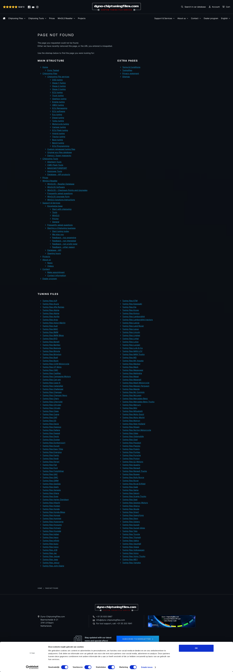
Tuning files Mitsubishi (132, 411)
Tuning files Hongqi (51, 515)
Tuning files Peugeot (131, 442)
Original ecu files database (59, 152)
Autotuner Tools (54, 171)
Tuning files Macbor (131, 364)
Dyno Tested (53, 70)
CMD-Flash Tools (55, 165)
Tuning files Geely (50, 487)
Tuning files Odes (130, 433)
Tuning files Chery (50, 398)
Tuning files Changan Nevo (54, 395)
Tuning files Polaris (131, 449)
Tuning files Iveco (50, 547)
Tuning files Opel (130, 439)
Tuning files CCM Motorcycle (55, 364)
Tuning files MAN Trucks (133, 354)
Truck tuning (58, 95)
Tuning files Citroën (51, 408)
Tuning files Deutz (50, 436)
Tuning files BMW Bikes (53, 335)
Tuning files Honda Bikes (53, 512)
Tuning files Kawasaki (132, 304)
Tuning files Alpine (50, 313)
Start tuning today (60, 231)
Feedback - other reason (63, 247)
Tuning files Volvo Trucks (133, 556)
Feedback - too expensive (64, 237)
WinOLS (55, 215)
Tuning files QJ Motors (132, 461)
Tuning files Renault (131, 468)
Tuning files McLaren (131, 395)
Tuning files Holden (51, 506)
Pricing (55, 218)
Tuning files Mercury (131, 405)
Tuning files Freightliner (53, 471)
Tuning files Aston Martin (53, 323)
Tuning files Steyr (130, 518)
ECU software (58, 111)
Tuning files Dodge (51, 439)
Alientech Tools (54, 162)
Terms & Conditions (131, 67)
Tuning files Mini (129, 408)
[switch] (87, 667)
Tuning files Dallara (51, 430)
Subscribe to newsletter (136, 639)
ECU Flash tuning (60, 130)
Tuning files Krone (130, 310)
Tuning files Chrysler (51, 405)
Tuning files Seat (129, 499)
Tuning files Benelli (50, 341)
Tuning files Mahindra (132, 373)
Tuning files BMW (50, 332)
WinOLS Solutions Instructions (61, 199)
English (224, 18)
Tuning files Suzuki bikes (133, 528)
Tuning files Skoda (130, 509)
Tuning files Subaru (131, 521)
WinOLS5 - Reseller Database (60, 184)
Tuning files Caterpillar (52, 386)
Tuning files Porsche (131, 455)
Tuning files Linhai (130, 338)
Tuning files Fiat (49, 465)
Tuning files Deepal (51, 433)
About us (181, 18)
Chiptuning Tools (36, 18)
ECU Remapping (59, 108)
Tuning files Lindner (131, 335)
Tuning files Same (130, 490)
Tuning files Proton (131, 458)
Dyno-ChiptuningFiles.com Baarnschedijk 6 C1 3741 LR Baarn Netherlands (53, 621)
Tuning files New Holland (133, 424)
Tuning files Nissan (130, 427)
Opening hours (54, 253)
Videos (50, 266)
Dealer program (211, 18)
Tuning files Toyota (131, 534)
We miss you (58, 234)
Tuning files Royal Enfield (133, 484)
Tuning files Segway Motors (135, 502)
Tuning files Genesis (51, 490)
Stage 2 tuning (59, 86)
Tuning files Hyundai (51, 531)
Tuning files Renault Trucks (134, 471)
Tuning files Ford (50, 468)
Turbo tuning (58, 121)
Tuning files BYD (50, 338)
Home (45, 67)
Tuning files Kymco (131, 313)
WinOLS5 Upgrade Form (58, 196)
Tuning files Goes (50, 496)
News (49, 263)
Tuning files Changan (52, 392)
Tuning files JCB (49, 550)
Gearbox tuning (59, 98)
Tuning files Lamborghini (133, 316)
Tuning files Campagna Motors (56, 376)
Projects (81, 18)
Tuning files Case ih (51, 383)
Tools (54, 212)
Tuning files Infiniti (50, 540)
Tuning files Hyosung (52, 525)
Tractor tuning (58, 136)
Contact (194, 18)
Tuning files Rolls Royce (133, 477)
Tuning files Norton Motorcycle (136, 430)
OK (196, 648)
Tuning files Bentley (51, 345)
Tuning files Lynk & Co (132, 348)
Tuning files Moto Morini (133, 417)
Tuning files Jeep (50, 559)
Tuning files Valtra (130, 540)
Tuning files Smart (130, 512)
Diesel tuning (58, 117)
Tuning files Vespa (130, 547)
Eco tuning (57, 114)
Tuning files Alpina (50, 310)
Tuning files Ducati (50, 446)
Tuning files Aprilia (50, 316)
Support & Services (163, 18)
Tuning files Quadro (131, 465)
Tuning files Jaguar (51, 556)
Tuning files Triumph (131, 537)
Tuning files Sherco (131, 506)
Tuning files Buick (50, 360)
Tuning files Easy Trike (52, 449)
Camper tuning (59, 127)
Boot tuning (57, 140)
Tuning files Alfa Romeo (53, 307)
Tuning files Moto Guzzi (133, 414)
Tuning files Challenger (52, 389)
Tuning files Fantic (50, 455)
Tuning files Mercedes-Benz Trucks (138, 401)
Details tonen (146, 667)
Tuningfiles (127, 70)
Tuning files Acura (50, 304)
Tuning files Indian (50, 534)
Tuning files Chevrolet (52, 401)
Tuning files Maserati (131, 379)
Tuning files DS (49, 420)
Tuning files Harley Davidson (55, 499)
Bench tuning (58, 143)
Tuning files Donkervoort (53, 442)
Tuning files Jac (49, 553)
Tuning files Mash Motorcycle (135, 383)
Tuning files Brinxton (51, 354)
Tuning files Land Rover (133, 326)
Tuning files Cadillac (51, 373)
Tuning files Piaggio (131, 446)
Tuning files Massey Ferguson (135, 386)
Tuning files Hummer (51, 518)
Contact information (56, 275)
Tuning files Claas (50, 411)
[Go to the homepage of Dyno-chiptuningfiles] (116, 6)
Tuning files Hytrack (51, 528)
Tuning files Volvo (130, 553)
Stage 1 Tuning (59, 83)
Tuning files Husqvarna (52, 521)
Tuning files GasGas (51, 484)
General (55, 222)
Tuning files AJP (49, 300)
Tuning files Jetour (50, 562)
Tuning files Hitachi (51, 502)
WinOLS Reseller (65, 18)
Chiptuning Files (15, 18)
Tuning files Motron (131, 420)
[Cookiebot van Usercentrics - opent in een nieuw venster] (32, 667)
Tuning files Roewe (131, 474)
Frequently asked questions (60, 193)
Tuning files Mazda (131, 389)
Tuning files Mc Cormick (133, 392)
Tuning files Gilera (50, 493)
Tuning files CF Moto (52, 367)
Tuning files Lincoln (131, 332)
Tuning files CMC (50, 370)
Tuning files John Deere (53, 566)
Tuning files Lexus (130, 329)
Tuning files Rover (130, 480)
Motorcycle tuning (60, 124)
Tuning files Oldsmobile (133, 436)
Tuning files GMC (50, 477)
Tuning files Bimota (51, 351)
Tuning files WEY (130, 559)
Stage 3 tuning (59, 89)
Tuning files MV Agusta (132, 360)
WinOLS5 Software (56, 187)
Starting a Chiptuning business (61, 228)
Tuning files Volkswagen (133, 550)
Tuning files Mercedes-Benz (135, 398)
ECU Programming (60, 146)
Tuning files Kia (129, 307)
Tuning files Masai (130, 376)
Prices (52, 18)
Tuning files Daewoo (51, 427)
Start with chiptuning (61, 209)
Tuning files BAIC (50, 329)
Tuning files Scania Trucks (134, 496)
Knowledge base (54, 206)
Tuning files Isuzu (50, 543)
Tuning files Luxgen (131, 345)
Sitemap (126, 76)
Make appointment (56, 272)
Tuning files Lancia (130, 323)
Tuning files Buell (50, 357)
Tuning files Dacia (50, 424)
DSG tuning (57, 80)
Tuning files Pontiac (131, 452)
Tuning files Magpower (132, 370)
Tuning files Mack (130, 367)
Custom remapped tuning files (61, 149)
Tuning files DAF (49, 417)
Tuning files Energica (52, 452)
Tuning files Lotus (130, 341)
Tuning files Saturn (130, 493)
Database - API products (58, 174)
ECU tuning (57, 92)
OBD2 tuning (58, 105)
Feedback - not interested (64, 240)
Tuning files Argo (50, 319)
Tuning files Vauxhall (131, 543)
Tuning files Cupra (50, 414)
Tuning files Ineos (50, 537)
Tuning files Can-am (51, 379)
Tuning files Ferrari (50, 461)
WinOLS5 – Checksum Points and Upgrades (67, 190)
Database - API (54, 250)
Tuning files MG (129, 357)
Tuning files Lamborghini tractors (137, 319)
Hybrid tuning (58, 133)
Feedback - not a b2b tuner (64, 244)
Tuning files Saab (130, 487)
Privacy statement (130, 73)
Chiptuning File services (58, 76)
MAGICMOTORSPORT (57, 168)
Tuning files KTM (129, 300)
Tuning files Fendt (50, 458)
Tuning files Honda (51, 509)
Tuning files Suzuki (130, 525)
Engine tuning (58, 102)
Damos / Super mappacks (59, 155)
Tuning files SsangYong (133, 515)
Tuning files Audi (50, 326)
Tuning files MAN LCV (132, 351)
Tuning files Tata (129, 531)
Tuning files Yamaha (131, 562)
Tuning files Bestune (51, 348)
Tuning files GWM (50, 480)
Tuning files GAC (50, 474)
